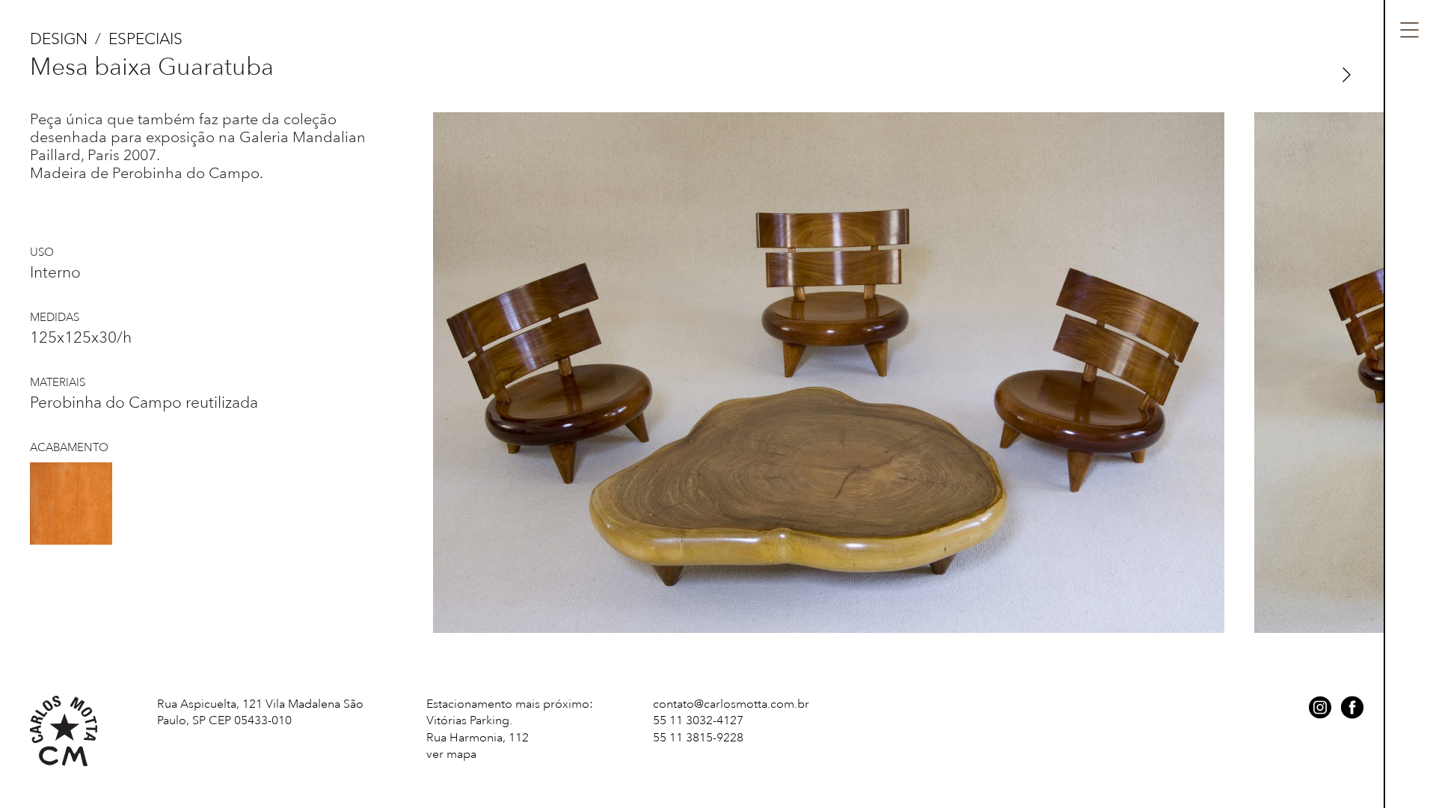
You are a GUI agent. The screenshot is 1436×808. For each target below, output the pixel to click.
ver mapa (451, 754)
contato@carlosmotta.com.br (731, 704)
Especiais (145, 39)
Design (59, 39)
